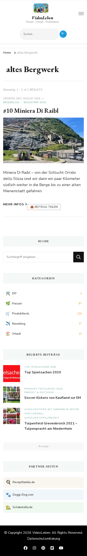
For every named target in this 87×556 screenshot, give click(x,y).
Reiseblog (11, 102)
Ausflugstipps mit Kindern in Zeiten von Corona (51, 411)
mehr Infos (13, 204)
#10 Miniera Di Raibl (30, 110)
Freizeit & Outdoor (39, 392)
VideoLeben (42, 18)
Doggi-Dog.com (19, 495)
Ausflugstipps (35, 417)
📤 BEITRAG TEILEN (44, 207)
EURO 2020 (55, 388)
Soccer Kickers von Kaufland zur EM (52, 397)
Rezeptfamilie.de (20, 482)
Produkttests (35, 388)
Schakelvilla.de (19, 507)
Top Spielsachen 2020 (40, 366)
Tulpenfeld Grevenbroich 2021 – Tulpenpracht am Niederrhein (50, 426)
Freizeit (54, 417)
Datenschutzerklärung (43, 538)
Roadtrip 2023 (35, 102)
